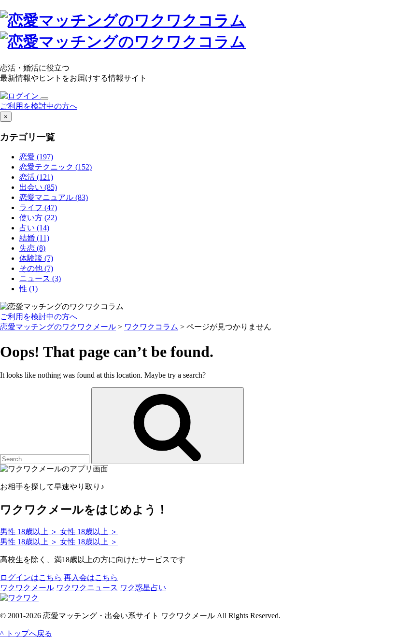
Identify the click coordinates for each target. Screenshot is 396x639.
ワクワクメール (27, 587)
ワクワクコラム (151, 327)
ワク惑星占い (143, 587)
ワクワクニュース (87, 587)
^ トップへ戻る (26, 633)
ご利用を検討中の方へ (38, 106)
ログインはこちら (31, 577)
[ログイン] (20, 96)
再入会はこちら (91, 577)
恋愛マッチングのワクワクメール (58, 327)
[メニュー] (44, 98)
